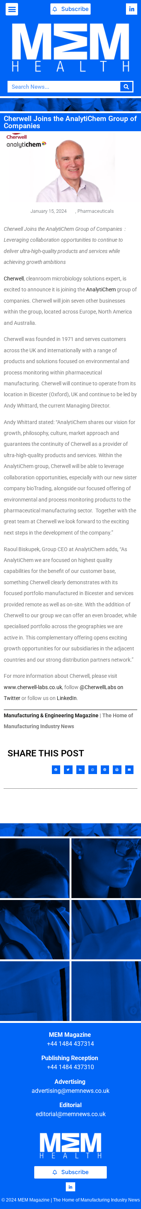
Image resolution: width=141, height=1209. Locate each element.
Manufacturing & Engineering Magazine (51, 715)
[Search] (126, 86)
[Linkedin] (131, 9)
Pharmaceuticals (95, 211)
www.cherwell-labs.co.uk (33, 687)
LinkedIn (67, 698)
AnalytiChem (101, 289)
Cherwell (14, 279)
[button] (12, 9)
